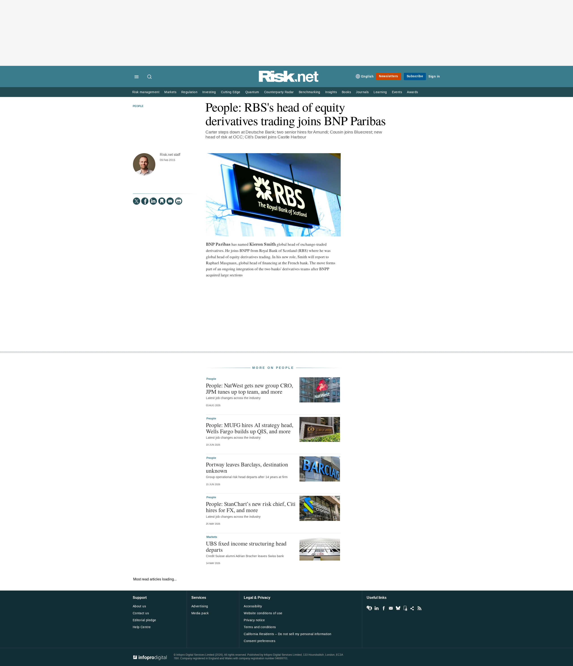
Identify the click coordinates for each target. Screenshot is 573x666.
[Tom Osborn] (144, 164)
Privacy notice (254, 620)
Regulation (189, 92)
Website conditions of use (263, 613)
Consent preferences (259, 641)
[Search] (149, 77)
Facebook (383, 608)
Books (346, 92)
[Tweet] (136, 201)
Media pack (200, 613)
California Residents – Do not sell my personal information (287, 634)
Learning (380, 92)
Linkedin (376, 608)
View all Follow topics (369, 608)
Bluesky (398, 608)
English (367, 76)
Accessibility (253, 606)
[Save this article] (161, 201)
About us (139, 606)
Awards (412, 92)
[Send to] (170, 201)
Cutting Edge (230, 92)
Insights (331, 92)
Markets (170, 92)
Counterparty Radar (279, 92)
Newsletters (388, 76)
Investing (209, 92)
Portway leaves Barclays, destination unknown (247, 467)
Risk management (145, 92)
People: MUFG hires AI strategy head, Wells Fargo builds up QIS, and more (249, 428)
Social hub (412, 608)
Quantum (252, 92)
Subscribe (415, 76)
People (138, 106)
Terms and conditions (260, 627)
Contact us (141, 613)
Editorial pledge (144, 620)
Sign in (434, 76)
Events (397, 92)
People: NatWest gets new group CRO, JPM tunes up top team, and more (249, 388)
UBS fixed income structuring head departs (246, 546)
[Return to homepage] (289, 81)
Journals (362, 92)
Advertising (199, 606)
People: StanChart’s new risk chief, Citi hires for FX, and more (250, 507)
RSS (419, 608)
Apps (405, 608)
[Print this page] (178, 201)
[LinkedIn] (153, 201)
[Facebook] (144, 201)
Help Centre (142, 627)
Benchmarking (309, 92)
